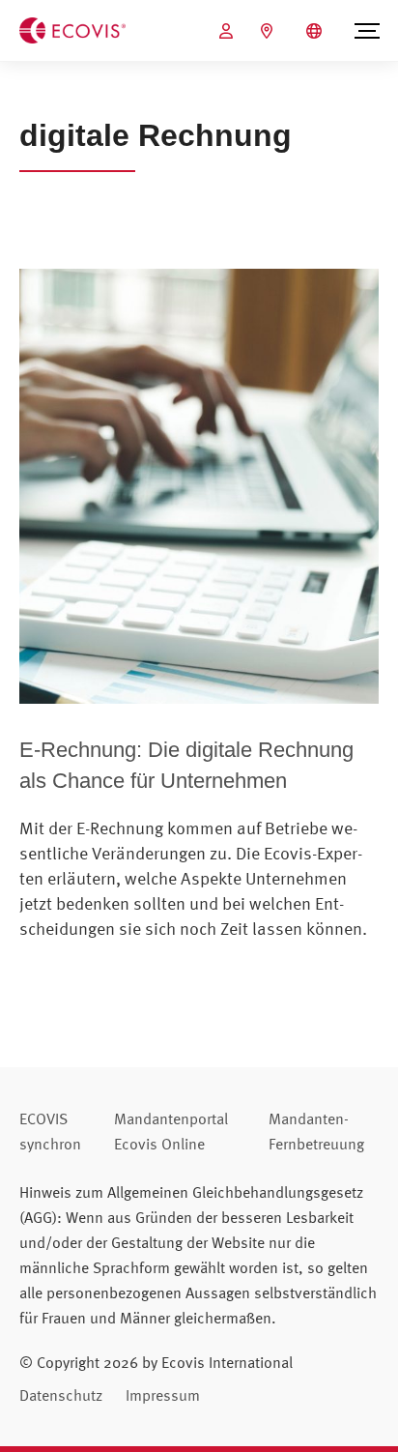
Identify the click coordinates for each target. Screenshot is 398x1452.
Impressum (163, 1395)
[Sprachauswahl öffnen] (316, 31)
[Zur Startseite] (72, 29)
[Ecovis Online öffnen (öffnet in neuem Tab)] (228, 31)
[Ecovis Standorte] (269, 31)
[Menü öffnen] (367, 31)
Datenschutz (60, 1395)
